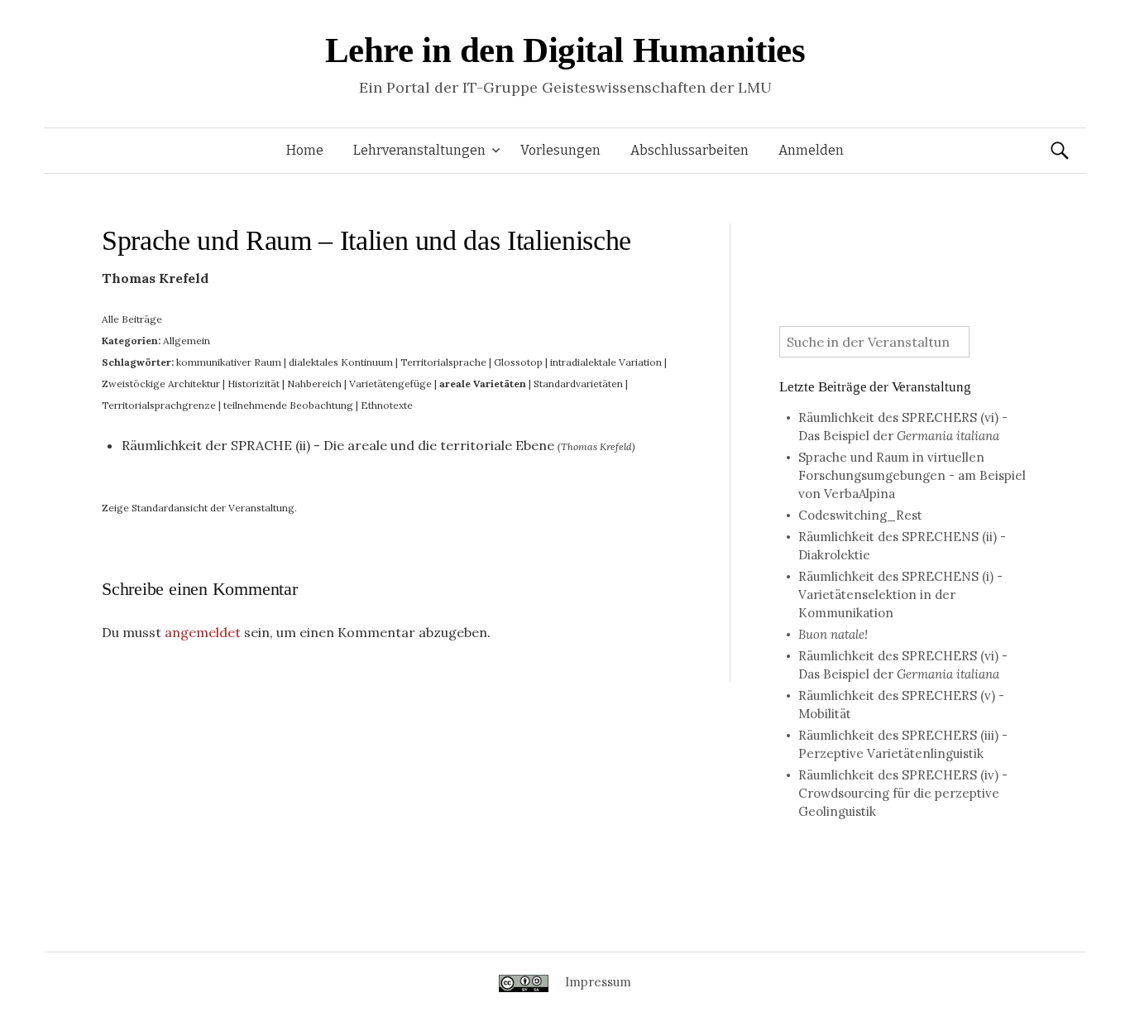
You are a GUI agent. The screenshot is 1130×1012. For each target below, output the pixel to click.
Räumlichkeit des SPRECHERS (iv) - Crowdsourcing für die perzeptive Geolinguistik (903, 793)
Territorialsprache (443, 362)
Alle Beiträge (132, 319)
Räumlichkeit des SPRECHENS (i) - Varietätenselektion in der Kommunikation (900, 594)
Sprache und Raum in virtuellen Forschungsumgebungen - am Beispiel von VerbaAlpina (912, 475)
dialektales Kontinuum (341, 362)
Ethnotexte (387, 405)
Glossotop (518, 362)
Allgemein (186, 340)
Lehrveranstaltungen (419, 150)
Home (304, 150)
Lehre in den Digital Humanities (565, 50)
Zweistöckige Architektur (161, 383)
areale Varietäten (482, 383)
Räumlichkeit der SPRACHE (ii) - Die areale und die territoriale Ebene (338, 445)
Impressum (598, 982)
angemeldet (203, 632)
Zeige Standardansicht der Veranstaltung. (199, 507)
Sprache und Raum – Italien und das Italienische (366, 240)
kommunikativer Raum (228, 362)
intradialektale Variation (606, 362)
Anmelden (811, 150)
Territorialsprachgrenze (159, 405)
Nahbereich (314, 383)
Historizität (253, 383)
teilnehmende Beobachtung (288, 405)
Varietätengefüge (390, 383)
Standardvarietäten (578, 383)
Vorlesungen (560, 150)
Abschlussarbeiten (689, 150)
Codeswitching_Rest (860, 515)
